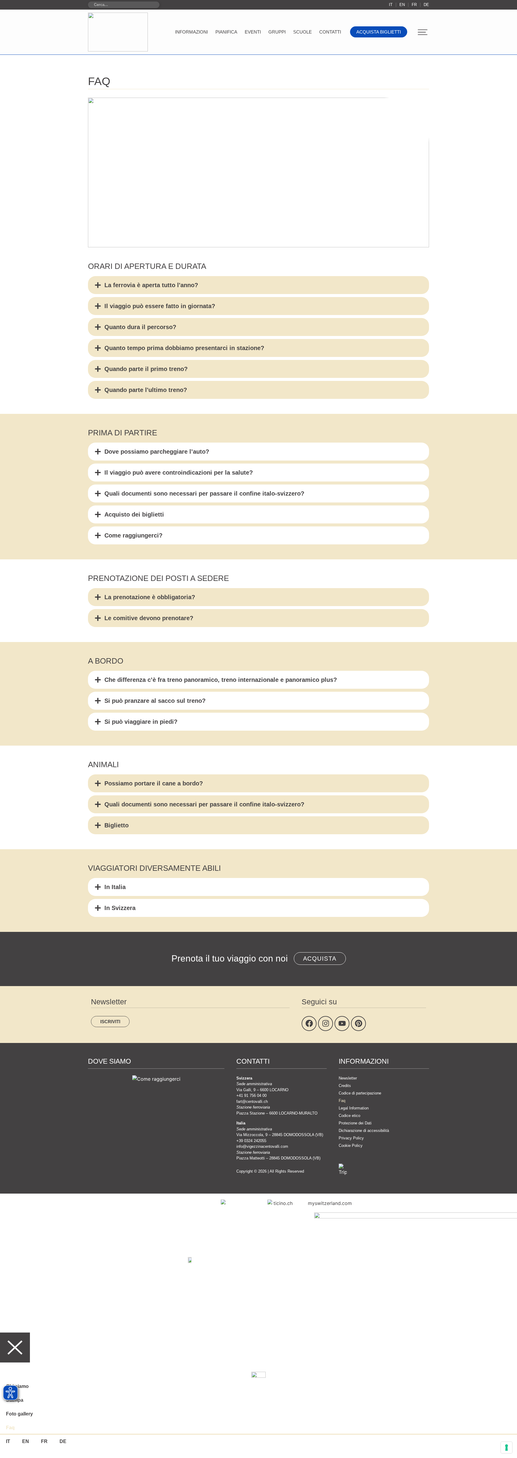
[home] (118, 32)
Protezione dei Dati (355, 1123)
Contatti (330, 31)
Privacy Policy (351, 1138)
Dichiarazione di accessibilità (364, 1130)
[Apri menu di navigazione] (422, 32)
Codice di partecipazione (360, 1093)
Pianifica (226, 31)
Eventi (253, 31)
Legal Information (354, 1108)
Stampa (14, 1400)
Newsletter (348, 1078)
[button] (258, 285)
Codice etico (349, 1115)
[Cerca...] (123, 4)
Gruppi (277, 31)
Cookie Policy (351, 1145)
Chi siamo (17, 1386)
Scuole (302, 31)
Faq (342, 1100)
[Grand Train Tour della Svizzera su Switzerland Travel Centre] (190, 1259)
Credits (345, 1085)
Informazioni (191, 31)
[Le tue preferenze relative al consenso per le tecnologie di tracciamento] (506, 1447)
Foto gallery (19, 1413)
